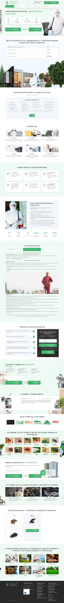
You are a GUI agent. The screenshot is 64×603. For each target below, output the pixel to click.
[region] (43, 215)
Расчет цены (50, 595)
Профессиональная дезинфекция (41, 584)
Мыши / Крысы (24, 102)
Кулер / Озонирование (37, 106)
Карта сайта (50, 597)
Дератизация (27, 6)
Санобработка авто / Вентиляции (25, 108)
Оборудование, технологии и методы (52, 592)
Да (25, 592)
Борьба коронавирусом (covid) (49, 111)
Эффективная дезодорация (40, 591)
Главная (9, 6)
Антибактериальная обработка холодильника (53, 584)
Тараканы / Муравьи (36, 102)
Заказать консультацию (13, 29)
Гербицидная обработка (26, 106)
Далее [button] (32, 115)
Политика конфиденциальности (52, 600)
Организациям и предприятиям (51, 589)
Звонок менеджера (14, 382)
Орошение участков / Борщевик (14, 108)
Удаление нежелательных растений (42, 597)
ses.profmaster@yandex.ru (28, 585)
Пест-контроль (35, 108)
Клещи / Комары (13, 104)
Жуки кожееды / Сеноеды (37, 110)
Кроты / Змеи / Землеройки (49, 102)
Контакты (54, 6)
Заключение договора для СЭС (26, 111)
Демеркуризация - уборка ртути (52, 586)
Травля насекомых (41, 585)
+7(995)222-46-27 (37, 1)
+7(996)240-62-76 (49, 352)
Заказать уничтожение (32, 530)
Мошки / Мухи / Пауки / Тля (49, 104)
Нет (27, 592)
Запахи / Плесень (36, 104)
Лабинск (29, 588)
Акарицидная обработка (49, 108)
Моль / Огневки (13, 106)
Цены (49, 594)
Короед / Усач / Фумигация (49, 106)
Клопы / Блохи (12, 102)
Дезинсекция (19, 6)
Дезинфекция (36, 6)
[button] (6, 404)
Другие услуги (45, 6)
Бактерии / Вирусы (25, 104)
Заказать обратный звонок (51, 2)
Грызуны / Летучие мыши (14, 110)
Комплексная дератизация (39, 588)
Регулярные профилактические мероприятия (41, 594)
